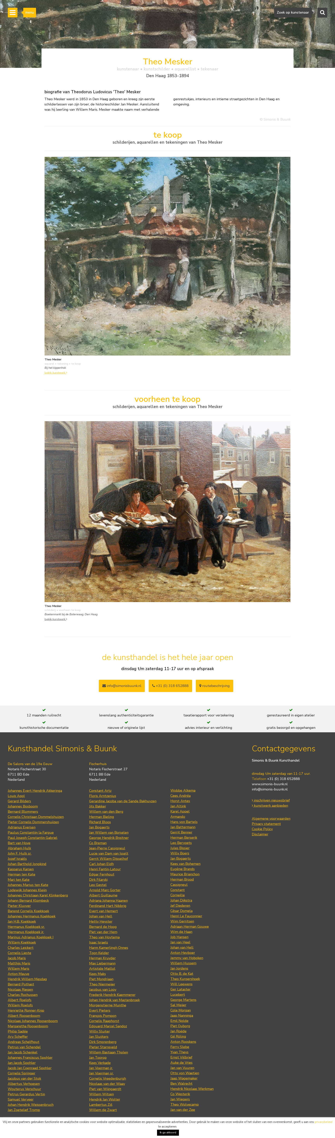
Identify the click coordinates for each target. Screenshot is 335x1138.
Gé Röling (178, 1036)
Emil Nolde (179, 1020)
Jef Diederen (180, 905)
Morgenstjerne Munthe (107, 1005)
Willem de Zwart (103, 1110)
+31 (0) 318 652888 (172, 685)
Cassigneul (179, 884)
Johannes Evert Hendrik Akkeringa (35, 790)
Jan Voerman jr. (101, 1068)
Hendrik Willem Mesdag (27, 979)
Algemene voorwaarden (271, 818)
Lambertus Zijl (100, 1104)
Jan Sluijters (98, 1036)
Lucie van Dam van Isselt (108, 853)
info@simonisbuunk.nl (123, 685)
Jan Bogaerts (99, 827)
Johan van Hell (100, 916)
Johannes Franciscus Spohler (30, 1057)
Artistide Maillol (102, 968)
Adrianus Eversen (21, 827)
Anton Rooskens (183, 1041)
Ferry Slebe (179, 1047)
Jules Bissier (180, 848)
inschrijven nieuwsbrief (271, 800)
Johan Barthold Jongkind (27, 864)
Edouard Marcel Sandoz (108, 1026)
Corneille (177, 895)
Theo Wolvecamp (184, 1104)
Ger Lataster (180, 989)
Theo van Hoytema (104, 937)
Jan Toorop (98, 1057)
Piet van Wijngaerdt (105, 1089)
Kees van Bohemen (185, 863)
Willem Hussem (183, 963)
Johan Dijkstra (181, 900)
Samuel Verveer (21, 1099)
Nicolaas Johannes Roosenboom (33, 1021)
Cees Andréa (180, 795)
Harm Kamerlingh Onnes (108, 947)
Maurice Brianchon (184, 874)
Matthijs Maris (19, 963)
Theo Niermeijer (102, 984)
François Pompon (102, 1015)
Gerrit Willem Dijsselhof (108, 858)
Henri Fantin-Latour (105, 869)
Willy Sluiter (99, 1031)
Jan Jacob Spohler (22, 1062)
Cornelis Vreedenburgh (107, 1078)
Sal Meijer (178, 1005)
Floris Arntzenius (102, 796)
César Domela (181, 911)
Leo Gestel (98, 885)
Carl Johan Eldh (101, 864)
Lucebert (177, 994)
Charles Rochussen (23, 994)
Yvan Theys (179, 1052)
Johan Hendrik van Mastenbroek (114, 1000)
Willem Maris (18, 968)
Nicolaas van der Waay (107, 1083)
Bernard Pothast (21, 984)
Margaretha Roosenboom (28, 1026)
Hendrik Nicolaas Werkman (192, 1088)
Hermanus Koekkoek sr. (26, 926)
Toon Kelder (99, 953)
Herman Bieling (101, 816)
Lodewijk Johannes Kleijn (27, 890)
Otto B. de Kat (181, 973)
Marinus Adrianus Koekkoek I (31, 937)
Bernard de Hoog (103, 926)
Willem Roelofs (20, 1005)
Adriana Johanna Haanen (108, 900)
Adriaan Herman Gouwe (189, 926)
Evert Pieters (99, 1010)
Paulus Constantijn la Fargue (31, 832)
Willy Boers (179, 853)
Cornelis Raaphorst (104, 1021)
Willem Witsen (101, 1094)
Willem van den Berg (106, 811)
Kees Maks (97, 973)
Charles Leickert (21, 947)
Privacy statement (266, 823)
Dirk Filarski (98, 879)
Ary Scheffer (18, 1036)
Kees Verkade (100, 1062)
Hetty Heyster (100, 921)
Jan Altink (178, 806)
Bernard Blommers (23, 811)
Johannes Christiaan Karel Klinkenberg (38, 895)
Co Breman (98, 843)
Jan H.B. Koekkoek (22, 921)
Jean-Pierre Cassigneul (107, 848)
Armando (177, 816)
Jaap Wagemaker (184, 1078)
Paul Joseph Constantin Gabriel (32, 837)
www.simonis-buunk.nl (270, 784)
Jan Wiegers (180, 1099)
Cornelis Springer (21, 1073)
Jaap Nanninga (181, 1015)
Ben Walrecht (181, 1083)
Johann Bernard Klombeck (28, 900)
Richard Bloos (100, 822)
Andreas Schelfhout (23, 1042)
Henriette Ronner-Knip (26, 1010)
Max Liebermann (102, 963)
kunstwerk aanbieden (270, 805)
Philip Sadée (18, 1031)
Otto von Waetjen (184, 1073)
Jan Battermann (182, 827)
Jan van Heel (180, 942)
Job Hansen (179, 937)
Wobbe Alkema (182, 790)
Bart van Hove (19, 843)
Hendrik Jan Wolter (104, 1099)
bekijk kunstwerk (55, 372)
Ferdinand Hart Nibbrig (107, 905)
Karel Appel (180, 811)
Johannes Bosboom (23, 806)
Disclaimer (260, 834)
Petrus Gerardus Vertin (26, 1094)
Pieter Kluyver (19, 905)
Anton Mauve (18, 973)
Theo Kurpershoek (185, 979)
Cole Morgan (180, 1010)
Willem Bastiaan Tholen (108, 1052)
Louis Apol (16, 796)
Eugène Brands (182, 869)
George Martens (183, 999)
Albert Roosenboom (24, 1015)
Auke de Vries (181, 1062)
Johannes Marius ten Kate (28, 885)
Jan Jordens (179, 968)
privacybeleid (323, 1122)
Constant (177, 890)
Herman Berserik (183, 837)
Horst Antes (180, 801)
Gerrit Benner (181, 832)
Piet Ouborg (180, 1026)
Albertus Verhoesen (24, 1083)
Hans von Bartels (184, 822)
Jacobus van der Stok (24, 1078)
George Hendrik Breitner (109, 837)
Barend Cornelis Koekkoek (28, 911)
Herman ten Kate (21, 874)
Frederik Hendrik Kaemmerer (112, 994)
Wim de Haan (181, 931)
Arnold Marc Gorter (105, 890)
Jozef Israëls (17, 858)
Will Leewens (181, 984)
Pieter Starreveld (103, 1047)
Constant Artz (100, 790)
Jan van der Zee (182, 1109)
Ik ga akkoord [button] (168, 1132)
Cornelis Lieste (19, 953)
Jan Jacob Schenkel (22, 1052)
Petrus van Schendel (24, 1047)
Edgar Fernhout (101, 874)
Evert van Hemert (103, 911)
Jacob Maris (17, 958)
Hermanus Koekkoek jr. (26, 932)
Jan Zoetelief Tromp (24, 1110)
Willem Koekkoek (22, 942)
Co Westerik (180, 1094)
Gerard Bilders (19, 801)
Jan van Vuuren (182, 1068)
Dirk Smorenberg (103, 1042)
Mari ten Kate (18, 879)
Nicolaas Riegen (20, 989)
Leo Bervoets (181, 842)
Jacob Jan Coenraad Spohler (30, 1068)
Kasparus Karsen (21, 869)
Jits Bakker (97, 806)
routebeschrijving (215, 685)
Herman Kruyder (102, 958)
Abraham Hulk (19, 848)
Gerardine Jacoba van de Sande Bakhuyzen (122, 801)
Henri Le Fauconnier (186, 916)
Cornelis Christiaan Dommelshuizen (36, 816)
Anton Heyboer (182, 952)
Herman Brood (182, 879)
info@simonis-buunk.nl (270, 789)
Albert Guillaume (103, 895)
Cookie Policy (262, 829)
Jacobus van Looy (102, 989)
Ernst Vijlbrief (181, 1057)
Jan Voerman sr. (101, 1073)
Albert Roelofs (19, 1000)
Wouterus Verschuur (24, 1089)
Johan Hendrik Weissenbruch (31, 1104)
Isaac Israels (98, 942)
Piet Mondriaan (101, 979)
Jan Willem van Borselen (109, 832)
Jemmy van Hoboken (186, 958)
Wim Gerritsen (182, 921)
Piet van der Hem (103, 932)
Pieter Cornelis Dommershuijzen (33, 822)
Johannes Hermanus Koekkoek (31, 916)
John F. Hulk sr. (19, 853)
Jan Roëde (178, 1031)
